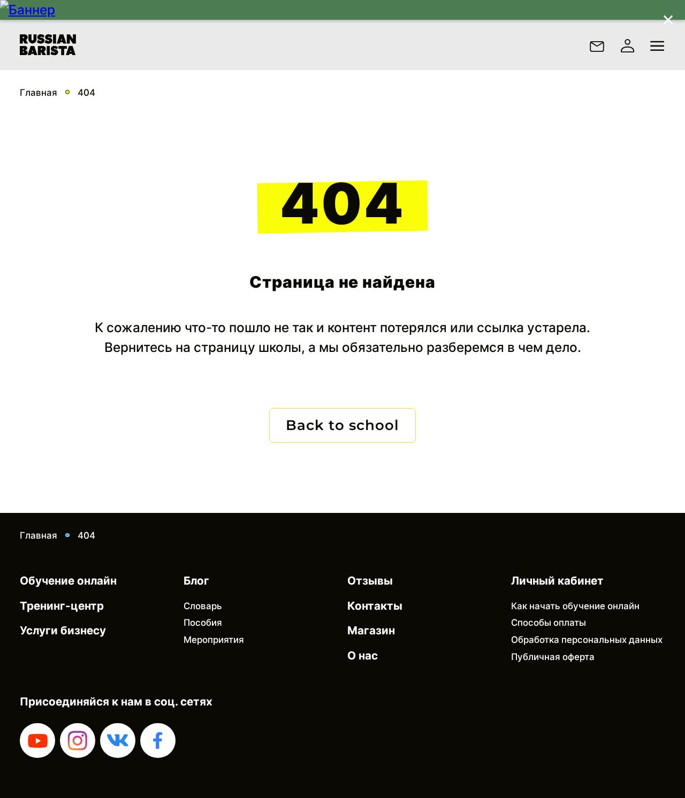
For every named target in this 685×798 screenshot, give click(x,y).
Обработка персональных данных (587, 639)
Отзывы (370, 580)
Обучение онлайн (68, 580)
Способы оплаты (548, 622)
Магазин (371, 630)
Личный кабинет (557, 580)
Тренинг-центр (62, 605)
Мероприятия (214, 639)
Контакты (374, 605)
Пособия (203, 622)
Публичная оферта (553, 656)
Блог (196, 580)
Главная (38, 92)
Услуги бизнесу (63, 630)
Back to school (342, 425)
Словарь (203, 606)
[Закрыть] (668, 17)
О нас (362, 655)
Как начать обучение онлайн (575, 606)
